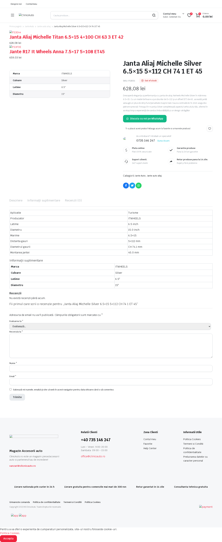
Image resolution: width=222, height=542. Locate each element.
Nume (13, 363)
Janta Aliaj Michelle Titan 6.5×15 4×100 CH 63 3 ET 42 (66, 37)
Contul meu (31, 4)
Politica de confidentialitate (46, 502)
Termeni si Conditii (193, 443)
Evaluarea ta (16, 321)
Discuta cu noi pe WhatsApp (146, 118)
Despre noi (16, 4)
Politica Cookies (192, 439)
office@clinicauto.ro (93, 456)
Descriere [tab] (15, 200)
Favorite (148, 443)
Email (12, 376)
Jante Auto (29, 26)
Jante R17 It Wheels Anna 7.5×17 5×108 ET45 (57, 52)
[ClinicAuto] (32, 15)
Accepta (8, 538)
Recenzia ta (16, 331)
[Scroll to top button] (215, 535)
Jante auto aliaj (44, 26)
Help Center (150, 448)
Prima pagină (15, 26)
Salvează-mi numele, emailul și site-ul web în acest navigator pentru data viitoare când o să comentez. (63, 389)
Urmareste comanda (19, 502)
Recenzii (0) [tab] (73, 200)
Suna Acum (163, 140)
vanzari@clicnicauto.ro (22, 465)
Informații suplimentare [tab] (43, 200)
